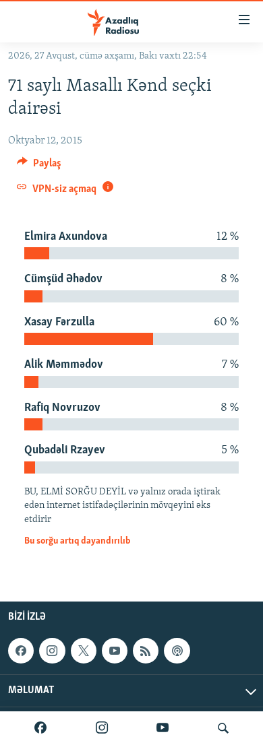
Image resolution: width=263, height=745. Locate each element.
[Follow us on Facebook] (21, 650)
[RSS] (145, 650)
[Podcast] (176, 650)
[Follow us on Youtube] (114, 650)
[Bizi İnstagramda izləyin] (102, 728)
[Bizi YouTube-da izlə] (162, 728)
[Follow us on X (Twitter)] (83, 650)
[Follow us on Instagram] (52, 650)
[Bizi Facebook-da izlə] (40, 728)
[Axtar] (223, 728)
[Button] (39, 166)
